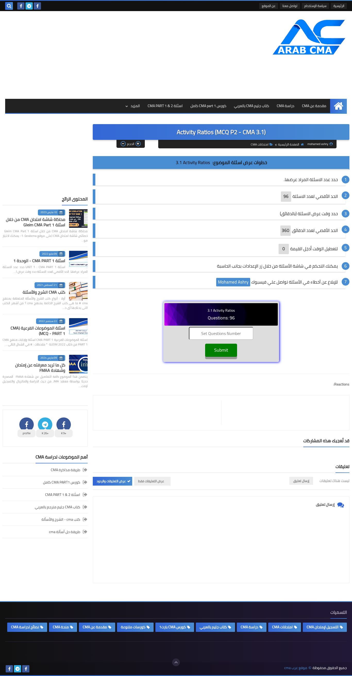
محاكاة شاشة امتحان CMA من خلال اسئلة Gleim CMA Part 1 (35, 222)
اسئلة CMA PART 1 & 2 (165, 105)
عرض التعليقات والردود (111, 481)
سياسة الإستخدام (315, 6)
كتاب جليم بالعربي (213, 627)
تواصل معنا (289, 6)
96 (286, 196)
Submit (221, 350)
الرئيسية (338, 6)
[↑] (176, 662)
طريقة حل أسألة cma (64, 531)
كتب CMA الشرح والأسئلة (44, 292)
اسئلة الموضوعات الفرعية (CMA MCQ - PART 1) (38, 330)
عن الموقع (268, 6)
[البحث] (9, 6)
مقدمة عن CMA (314, 105)
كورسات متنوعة (133, 627)
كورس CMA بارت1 (172, 627)
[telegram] (29, 6)
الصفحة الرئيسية (288, 144)
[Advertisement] (99, 55)
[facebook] (37, 6)
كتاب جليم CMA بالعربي (251, 105)
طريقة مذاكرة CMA (65, 470)
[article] (159, 412)
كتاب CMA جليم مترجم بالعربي (57, 507)
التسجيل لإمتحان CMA (323, 627)
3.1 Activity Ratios (193, 162)
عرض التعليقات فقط (151, 481)
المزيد (135, 105)
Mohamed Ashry (233, 282)
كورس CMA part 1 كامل (208, 105)
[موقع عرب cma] (309, 37)
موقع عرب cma (295, 668)
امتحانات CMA (260, 144)
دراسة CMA (285, 105)
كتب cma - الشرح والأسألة (60, 519)
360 (285, 230)
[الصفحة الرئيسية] (338, 106)
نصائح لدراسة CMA (25, 627)
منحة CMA (61, 627)
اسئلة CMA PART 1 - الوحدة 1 (39, 260)
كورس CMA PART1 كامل (61, 482)
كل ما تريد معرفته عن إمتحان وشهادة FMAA (40, 367)
